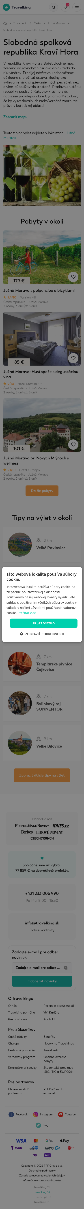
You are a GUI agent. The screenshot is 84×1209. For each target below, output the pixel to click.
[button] (42, 633)
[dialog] (42, 604)
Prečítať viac (27, 612)
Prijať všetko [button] (43, 623)
